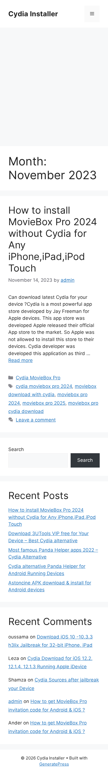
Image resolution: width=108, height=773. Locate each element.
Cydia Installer (33, 14)
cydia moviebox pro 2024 (44, 386)
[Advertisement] (54, 84)
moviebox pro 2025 (43, 403)
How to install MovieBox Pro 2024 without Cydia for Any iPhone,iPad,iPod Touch (52, 517)
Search (16, 449)
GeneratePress (54, 764)
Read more (20, 360)
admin (15, 701)
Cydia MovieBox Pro (38, 377)
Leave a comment (36, 420)
